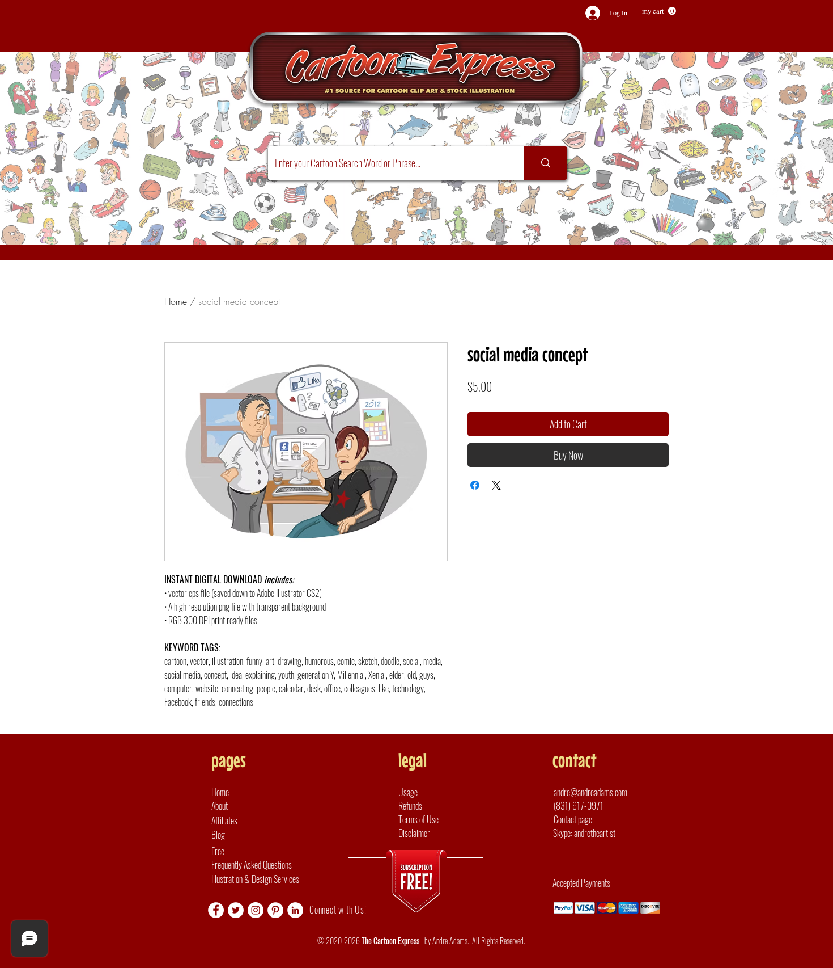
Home (175, 301)
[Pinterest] (275, 910)
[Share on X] (496, 485)
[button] (659, 11)
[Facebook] (216, 910)
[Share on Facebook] (475, 485)
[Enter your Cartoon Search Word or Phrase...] (545, 163)
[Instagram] (256, 910)
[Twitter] (236, 910)
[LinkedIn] (295, 910)
